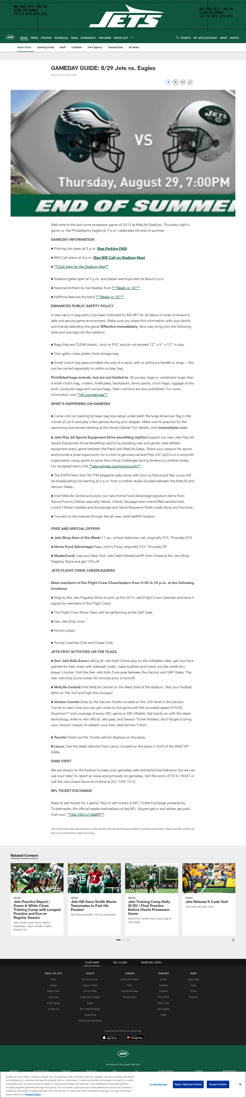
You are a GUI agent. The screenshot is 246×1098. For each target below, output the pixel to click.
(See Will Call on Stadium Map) (119, 257)
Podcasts (193, 997)
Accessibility (41, 1071)
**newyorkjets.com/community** (115, 466)
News (193, 973)
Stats (163, 1015)
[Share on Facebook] (168, 84)
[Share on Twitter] (175, 84)
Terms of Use (53, 991)
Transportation (130, 997)
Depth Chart (163, 1003)
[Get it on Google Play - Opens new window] (135, 1039)
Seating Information (129, 979)
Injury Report (163, 1009)
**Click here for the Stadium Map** (81, 266)
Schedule (163, 985)
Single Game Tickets (90, 997)
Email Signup (53, 1003)
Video (193, 985)
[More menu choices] (132, 37)
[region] (123, 1084)
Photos (193, 991)
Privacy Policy (33, 1094)
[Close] (240, 1084)
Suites (90, 1003)
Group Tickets (90, 991)
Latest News (193, 979)
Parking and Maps (129, 991)
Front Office (163, 997)
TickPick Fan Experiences (90, 1020)
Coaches (163, 991)
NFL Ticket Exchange (90, 1009)
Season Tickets (90, 985)
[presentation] (233, 940)
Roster (163, 979)
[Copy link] (190, 82)
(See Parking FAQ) (112, 248)
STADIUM (129, 973)
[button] (118, 940)
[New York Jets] (123, 1054)
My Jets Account (90, 979)
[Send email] (183, 84)
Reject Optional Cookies (188, 1084)
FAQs (53, 979)
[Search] (177, 37)
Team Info (163, 973)
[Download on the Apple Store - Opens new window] (110, 1038)
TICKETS (90, 973)
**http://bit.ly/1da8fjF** (85, 814)
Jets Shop (53, 997)
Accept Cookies (218, 1084)
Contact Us (53, 1009)
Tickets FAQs (90, 1015)
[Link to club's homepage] (10, 37)
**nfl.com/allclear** (92, 394)
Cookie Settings (158, 1084)
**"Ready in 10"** (126, 288)
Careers (53, 985)
